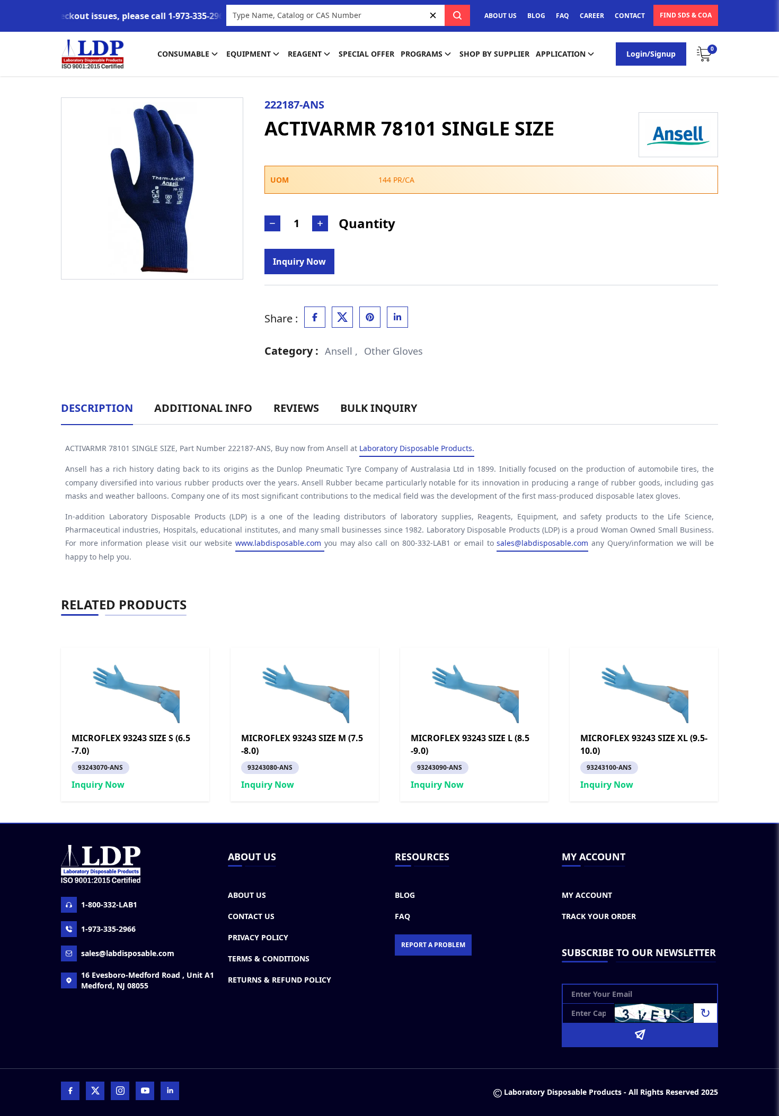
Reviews (296, 408)
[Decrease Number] (272, 223)
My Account (587, 895)
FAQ (562, 15)
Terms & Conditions (268, 958)
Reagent (305, 54)
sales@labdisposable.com (542, 543)
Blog (405, 895)
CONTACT (630, 15)
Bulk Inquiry (378, 408)
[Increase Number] (320, 223)
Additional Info (203, 408)
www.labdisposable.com (279, 543)
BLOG (536, 15)
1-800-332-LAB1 (109, 904)
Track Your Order (599, 916)
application (561, 54)
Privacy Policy (258, 937)
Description (97, 408)
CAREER (592, 15)
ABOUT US (500, 15)
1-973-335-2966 (108, 929)
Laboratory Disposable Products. (416, 448)
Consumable (183, 54)
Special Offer (366, 54)
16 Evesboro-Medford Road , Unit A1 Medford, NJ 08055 (147, 980)
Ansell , (341, 351)
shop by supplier (494, 54)
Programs (421, 54)
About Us (247, 895)
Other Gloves (393, 351)
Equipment (248, 54)
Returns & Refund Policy (279, 980)
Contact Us (251, 916)
